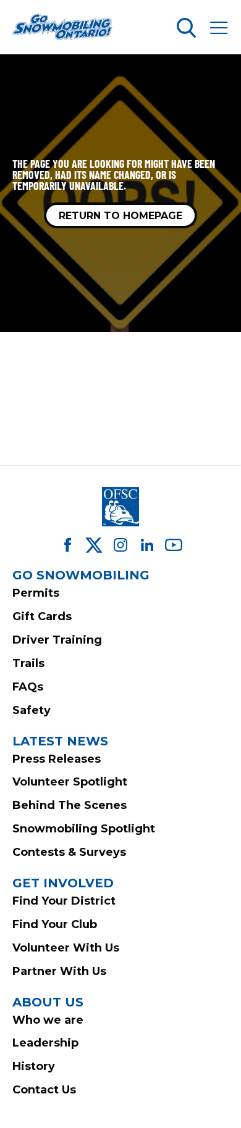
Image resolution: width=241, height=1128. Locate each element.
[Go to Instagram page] (120, 545)
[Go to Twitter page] (94, 545)
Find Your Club (54, 924)
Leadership (45, 1043)
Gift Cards (42, 616)
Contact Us (44, 1090)
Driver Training (57, 640)
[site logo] (64, 27)
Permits (35, 593)
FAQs (27, 687)
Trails (28, 663)
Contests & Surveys (69, 852)
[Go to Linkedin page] (147, 545)
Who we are (47, 1020)
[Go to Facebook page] (67, 545)
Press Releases (56, 759)
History (33, 1066)
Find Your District (64, 901)
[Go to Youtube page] (173, 545)
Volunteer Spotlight (69, 782)
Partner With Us (59, 971)
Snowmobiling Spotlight (83, 829)
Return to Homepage (120, 216)
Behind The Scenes (69, 805)
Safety (31, 710)
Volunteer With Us (65, 948)
